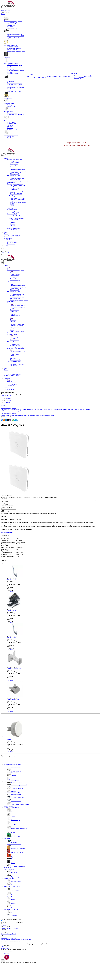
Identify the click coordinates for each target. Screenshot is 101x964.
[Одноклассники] (4, 420)
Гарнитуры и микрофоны (17, 206)
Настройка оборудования (14, 235)
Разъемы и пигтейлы (15, 226)
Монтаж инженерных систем (11, 236)
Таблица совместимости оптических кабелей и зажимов (16, 939)
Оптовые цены (8, 238)
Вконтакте (8, 400)
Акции (5, 232)
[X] (8, 420)
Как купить (7, 239)
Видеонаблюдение (12, 209)
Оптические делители (16, 172)
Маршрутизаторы (15, 161)
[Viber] (10, 420)
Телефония (10, 195)
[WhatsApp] (13, 420)
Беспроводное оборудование (15, 184)
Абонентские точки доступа (17, 185)
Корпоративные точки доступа (18, 191)
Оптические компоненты (17, 178)
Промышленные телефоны (17, 199)
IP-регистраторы (14, 212)
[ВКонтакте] (2, 420)
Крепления (13, 225)
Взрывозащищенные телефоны (18, 202)
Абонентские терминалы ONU (18, 171)
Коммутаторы (14, 164)
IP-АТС (12, 204)
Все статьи (3, 936)
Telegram (7, 402)
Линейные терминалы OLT (17, 169)
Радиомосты (13, 189)
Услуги (6, 234)
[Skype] (15, 420)
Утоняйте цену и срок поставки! (9, 928)
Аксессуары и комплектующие (15, 218)
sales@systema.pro (6, 395)
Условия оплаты (11, 241)
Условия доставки (12, 242)
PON (8, 168)
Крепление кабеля (15, 179)
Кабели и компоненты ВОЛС (15, 175)
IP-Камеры (13, 211)
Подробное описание (6, 532)
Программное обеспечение (17, 198)
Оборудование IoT (15, 162)
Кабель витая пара (15, 215)
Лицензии (13, 222)
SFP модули (13, 165)
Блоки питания (14, 219)
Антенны (12, 192)
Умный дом (13, 231)
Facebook (8, 398)
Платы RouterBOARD (16, 194)
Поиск (2, 961)
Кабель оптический (15, 176)
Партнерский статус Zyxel (8, 931)
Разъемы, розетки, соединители (18, 216)
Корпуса (12, 224)
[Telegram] (17, 420)
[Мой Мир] (6, 420)
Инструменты (10, 208)
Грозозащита (13, 229)
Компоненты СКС (12, 214)
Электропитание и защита (14, 228)
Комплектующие (14, 221)
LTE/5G (12, 186)
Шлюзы (12, 205)
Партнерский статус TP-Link (8, 934)
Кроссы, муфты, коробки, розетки (19, 181)
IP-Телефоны (13, 196)
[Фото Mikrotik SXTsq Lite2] (19, 459)
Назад (8, 267)
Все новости (4, 925)
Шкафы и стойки (11, 182)
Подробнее (10, 591)
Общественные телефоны (17, 201)
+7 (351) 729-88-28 (5, 11)
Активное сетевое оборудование (16, 159)
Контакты (6, 245)
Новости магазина (7, 920)
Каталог (6, 158)
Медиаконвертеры (15, 166)
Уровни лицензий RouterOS (8, 938)
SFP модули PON (14, 174)
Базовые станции (14, 188)
